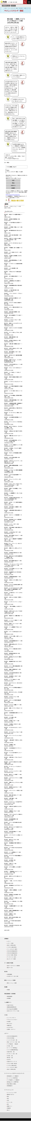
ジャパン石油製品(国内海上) (12, 1049)
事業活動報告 (9, 996)
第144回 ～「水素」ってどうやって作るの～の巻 (13, 881)
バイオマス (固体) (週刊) (11, 947)
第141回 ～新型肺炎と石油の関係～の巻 (12, 894)
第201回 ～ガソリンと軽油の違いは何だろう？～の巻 (12, 649)
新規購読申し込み (6, 5)
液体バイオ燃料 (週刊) (11, 945)
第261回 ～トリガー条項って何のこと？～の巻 (13, 391)
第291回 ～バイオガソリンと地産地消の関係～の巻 (13, 264)
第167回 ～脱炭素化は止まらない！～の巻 (12, 787)
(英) (16, 1040)
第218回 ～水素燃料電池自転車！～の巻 (12, 576)
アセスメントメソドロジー (12, 1019)
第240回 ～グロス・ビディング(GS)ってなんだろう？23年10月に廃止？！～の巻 (13, 484)
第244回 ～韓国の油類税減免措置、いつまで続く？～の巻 (13, 466)
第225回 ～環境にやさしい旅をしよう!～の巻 (13, 548)
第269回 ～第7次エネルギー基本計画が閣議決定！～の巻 (13, 356)
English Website (10, 1005)
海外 (8, 1098)
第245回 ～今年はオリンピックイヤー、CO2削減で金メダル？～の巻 (13, 461)
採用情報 (9, 998)
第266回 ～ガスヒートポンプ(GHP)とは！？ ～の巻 (13, 368)
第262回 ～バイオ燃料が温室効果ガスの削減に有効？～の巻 (13, 387)
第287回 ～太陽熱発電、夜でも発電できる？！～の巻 (12, 281)
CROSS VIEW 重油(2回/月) (12, 953)
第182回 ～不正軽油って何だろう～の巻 (12, 724)
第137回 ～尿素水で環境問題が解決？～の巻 (13, 910)
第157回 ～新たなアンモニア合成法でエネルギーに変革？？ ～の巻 (13, 827)
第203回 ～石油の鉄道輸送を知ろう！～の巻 (13, 640)
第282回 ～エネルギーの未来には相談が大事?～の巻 (12, 303)
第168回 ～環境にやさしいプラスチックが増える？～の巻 (13, 783)
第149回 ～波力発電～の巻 (9, 860)
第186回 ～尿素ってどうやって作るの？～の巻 (13, 708)
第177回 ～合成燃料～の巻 (9, 744)
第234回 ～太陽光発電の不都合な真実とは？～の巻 (13, 511)
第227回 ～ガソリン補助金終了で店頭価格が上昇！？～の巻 (13, 539)
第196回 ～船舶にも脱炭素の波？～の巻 (12, 669)
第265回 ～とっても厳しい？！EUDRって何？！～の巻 (12, 373)
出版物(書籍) (9, 974)
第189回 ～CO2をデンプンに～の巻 (11, 696)
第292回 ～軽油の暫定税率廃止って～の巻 (12, 260)
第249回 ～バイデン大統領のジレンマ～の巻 (13, 444)
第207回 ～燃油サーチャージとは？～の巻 (12, 623)
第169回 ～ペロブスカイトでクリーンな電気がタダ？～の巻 (13, 778)
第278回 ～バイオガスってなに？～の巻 (12, 319)
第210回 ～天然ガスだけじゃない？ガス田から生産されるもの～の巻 (13, 611)
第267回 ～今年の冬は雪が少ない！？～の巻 (13, 364)
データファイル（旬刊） (12, 957)
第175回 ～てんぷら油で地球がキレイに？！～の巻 (13, 753)
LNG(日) (8, 1055)
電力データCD (10, 967)
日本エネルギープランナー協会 (13, 1010)
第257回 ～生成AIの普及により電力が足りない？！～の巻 (13, 408)
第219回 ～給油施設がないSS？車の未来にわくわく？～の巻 (13, 572)
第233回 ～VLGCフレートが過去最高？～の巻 (13, 515)
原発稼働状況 (9, 1085)
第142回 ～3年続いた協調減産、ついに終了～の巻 (13, 890)
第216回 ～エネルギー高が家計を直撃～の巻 (13, 584)
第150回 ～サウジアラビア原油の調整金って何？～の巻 (13, 856)
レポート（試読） (10, 943)
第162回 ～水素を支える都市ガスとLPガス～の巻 (13, 807)
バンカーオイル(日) (11, 1040)
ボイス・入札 (9, 1102)
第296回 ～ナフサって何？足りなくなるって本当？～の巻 (13, 243)
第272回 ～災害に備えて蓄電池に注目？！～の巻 (13, 344)
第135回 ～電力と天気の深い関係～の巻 (12, 917)
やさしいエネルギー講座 (13, 8)
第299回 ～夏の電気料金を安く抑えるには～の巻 (13, 231)
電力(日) (8, 1057)
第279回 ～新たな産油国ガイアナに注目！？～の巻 (13, 316)
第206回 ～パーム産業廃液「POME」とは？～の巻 (13, 627)
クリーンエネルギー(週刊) (12, 949)
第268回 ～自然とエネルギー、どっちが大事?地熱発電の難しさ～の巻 (12, 360)
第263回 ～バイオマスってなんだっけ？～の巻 (13, 382)
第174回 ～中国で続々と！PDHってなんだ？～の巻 (13, 758)
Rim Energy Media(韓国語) (12, 1009)
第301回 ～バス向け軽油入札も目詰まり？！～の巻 (13, 223)
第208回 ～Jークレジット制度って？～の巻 (13, 620)
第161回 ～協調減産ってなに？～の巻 (12, 811)
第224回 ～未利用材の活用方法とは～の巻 (12, 552)
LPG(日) (8, 1045)
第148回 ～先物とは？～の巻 (10, 863)
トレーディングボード (11, 1017)
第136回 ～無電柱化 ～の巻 (10, 914)
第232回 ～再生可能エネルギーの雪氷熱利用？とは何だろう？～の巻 (12, 520)
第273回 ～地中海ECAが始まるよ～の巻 (12, 340)
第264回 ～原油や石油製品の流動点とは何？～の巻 (13, 377)
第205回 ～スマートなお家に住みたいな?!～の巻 (13, 632)
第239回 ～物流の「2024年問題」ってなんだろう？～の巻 (13, 489)
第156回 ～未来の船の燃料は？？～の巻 (12, 831)
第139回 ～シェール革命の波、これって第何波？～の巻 (13, 902)
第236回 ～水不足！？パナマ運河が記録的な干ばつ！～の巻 (13, 503)
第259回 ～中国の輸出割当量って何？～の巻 (13, 400)
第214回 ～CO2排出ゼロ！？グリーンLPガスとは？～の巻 (13, 593)
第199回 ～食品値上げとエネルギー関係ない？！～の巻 (12, 657)
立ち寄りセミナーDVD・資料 (12, 976)
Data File (8, 1059)
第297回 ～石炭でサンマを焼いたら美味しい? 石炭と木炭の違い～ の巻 (12, 239)
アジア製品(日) (10, 1044)
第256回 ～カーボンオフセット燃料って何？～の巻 (13, 413)
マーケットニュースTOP (12, 1092)
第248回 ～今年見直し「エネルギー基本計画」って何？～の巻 (12, 449)
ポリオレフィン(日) (11, 1053)
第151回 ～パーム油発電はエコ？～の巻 (12, 852)
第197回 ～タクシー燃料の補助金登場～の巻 (13, 666)
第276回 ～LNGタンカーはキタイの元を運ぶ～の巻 (13, 328)
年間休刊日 (9, 1025)
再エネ (8, 1110)
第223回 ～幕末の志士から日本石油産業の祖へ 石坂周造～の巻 (13, 556)
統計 (8, 1104)
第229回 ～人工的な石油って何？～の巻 (12, 532)
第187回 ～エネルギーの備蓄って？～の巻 (12, 704)
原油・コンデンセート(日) (12, 1042)
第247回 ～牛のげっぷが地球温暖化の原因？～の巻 (13, 453)
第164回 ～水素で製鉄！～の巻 (10, 798)
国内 (8, 1096)
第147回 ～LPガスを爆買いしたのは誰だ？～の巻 (13, 867)
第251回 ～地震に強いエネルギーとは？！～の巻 (13, 436)
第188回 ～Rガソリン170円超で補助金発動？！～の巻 (12, 701)
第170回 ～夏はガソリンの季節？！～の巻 (12, 774)
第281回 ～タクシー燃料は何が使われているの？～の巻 (13, 308)
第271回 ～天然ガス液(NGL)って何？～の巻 (13, 348)
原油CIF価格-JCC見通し (11, 1083)
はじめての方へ (10, 1027)
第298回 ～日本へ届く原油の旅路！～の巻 (12, 235)
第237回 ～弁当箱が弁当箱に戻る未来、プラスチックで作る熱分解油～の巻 (13, 498)
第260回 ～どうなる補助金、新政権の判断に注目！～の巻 (13, 396)
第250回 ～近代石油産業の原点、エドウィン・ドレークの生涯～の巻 (12, 441)
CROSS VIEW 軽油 (10, 1038)
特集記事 (9, 1108)
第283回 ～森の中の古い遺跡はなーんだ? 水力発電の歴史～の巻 (13, 298)
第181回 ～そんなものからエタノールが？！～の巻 (13, 728)
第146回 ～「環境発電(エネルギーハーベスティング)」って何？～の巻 (13, 872)
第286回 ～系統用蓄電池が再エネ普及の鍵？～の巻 (13, 286)
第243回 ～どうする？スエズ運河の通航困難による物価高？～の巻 (13, 470)
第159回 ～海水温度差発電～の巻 (11, 819)
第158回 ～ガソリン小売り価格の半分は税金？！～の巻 (12, 823)
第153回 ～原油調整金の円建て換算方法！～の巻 (13, 843)
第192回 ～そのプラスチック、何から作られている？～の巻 (13, 683)
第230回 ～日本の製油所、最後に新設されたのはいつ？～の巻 (13, 528)
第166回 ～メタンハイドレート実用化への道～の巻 (13, 791)
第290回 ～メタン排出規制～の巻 (11, 268)
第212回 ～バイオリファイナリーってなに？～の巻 (13, 602)
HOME (5, 8)
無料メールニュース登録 (12, 983)
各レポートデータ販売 (11, 959)
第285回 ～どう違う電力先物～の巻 (11, 290)
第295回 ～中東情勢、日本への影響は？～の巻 (13, 248)
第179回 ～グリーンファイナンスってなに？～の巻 (13, 736)
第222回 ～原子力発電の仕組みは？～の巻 (12, 560)
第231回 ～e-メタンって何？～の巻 (11, 524)
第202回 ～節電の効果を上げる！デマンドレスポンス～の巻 (13, 645)
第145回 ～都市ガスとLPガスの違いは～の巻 (13, 877)
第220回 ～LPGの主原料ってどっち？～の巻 (13, 568)
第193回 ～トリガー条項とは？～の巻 (12, 679)
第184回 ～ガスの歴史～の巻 (10, 717)
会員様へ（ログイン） (11, 1029)
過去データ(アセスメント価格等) (13, 965)
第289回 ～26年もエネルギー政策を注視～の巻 (13, 272)
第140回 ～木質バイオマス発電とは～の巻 (12, 898)
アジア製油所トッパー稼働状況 (13, 1080)
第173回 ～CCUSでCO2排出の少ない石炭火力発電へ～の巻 (13, 762)
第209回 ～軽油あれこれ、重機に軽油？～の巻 (13, 616)
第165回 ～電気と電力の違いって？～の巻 (12, 795)
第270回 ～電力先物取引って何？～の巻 (12, 351)
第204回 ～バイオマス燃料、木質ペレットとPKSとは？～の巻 (13, 637)
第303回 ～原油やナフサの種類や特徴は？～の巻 (13, 215)
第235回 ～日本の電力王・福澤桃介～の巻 (12, 506)
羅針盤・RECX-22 (10, 1094)
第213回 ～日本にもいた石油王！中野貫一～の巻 (13, 598)
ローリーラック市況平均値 (12, 1078)
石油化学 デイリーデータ (12, 1061)
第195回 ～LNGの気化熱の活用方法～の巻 (12, 672)
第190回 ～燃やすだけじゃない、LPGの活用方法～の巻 (13, 693)
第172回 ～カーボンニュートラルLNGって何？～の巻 (12, 767)
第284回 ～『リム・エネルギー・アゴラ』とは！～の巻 (13, 294)
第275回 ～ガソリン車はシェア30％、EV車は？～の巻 (13, 333)
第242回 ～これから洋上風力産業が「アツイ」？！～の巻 (12, 475)
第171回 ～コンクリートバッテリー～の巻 (12, 771)
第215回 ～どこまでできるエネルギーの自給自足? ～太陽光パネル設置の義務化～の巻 (13, 588)
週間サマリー (9, 1106)
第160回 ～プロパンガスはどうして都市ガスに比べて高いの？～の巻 (13, 815)
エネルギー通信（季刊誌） (12, 955)
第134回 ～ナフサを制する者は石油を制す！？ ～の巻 (12, 921)
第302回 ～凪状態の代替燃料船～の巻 (12, 219)
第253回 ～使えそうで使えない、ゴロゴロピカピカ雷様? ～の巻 (13, 427)
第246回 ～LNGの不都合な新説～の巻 (12, 457)
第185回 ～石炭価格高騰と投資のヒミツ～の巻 (13, 713)
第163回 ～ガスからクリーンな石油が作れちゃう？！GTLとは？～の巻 (13, 802)
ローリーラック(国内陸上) (12, 1047)
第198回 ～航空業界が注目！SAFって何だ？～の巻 (13, 662)
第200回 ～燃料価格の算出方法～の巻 (12, 653)
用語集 (8, 989)
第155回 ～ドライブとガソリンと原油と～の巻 (13, 835)
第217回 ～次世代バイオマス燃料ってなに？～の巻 (13, 580)
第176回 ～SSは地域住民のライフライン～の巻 (13, 748)
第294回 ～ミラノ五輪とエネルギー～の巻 (12, 252)
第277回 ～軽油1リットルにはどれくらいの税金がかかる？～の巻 (13, 324)
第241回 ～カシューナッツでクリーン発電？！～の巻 (12, 480)
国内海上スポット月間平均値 (12, 1081)
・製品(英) (16, 1044)
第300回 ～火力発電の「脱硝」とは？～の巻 (13, 227)
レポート (9, 941)
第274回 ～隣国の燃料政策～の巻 (11, 337)
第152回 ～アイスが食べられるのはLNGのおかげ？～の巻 (13, 848)
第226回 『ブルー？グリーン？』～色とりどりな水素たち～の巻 (13, 544)
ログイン (13, 5)
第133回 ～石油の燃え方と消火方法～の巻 (12, 925)
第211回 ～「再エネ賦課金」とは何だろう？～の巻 (13, 607)
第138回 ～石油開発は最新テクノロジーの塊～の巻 (13, 906)
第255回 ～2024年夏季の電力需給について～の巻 (13, 418)
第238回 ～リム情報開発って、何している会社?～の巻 (13, 494)
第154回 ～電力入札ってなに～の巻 (11, 839)
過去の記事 (6, 930)
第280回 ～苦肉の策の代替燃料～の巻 (12, 311)
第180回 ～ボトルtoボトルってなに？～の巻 (13, 732)
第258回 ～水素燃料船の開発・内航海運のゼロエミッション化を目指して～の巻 (13, 404)
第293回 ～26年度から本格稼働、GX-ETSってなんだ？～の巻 (13, 256)
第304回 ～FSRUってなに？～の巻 (12, 206)
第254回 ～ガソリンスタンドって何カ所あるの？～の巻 (13, 422)
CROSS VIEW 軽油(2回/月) (12, 951)
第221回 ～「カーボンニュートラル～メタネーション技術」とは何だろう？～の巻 (13, 564)
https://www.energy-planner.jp (13, 195)
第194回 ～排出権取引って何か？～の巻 (12, 676)
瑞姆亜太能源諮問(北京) (11, 1007)
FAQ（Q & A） (10, 1023)
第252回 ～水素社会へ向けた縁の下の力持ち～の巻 (13, 431)
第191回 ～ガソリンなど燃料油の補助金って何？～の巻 (13, 688)
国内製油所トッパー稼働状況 (12, 1076)
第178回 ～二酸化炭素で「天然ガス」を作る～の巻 (13, 740)
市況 (8, 1100)
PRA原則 (8, 1021)
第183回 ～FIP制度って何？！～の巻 (11, 720)
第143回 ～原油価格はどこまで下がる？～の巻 (13, 886)
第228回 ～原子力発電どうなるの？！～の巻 (13, 535)
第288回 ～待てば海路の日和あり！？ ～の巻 (13, 277)
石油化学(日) (9, 1051)
